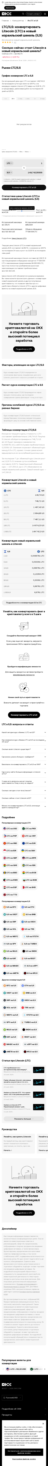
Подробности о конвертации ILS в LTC (24, 603)
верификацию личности (23, 675)
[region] (24, 1443)
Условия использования (26, 1284)
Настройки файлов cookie (24, 1459)
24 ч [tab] (13, 98)
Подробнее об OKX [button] (11, 1409)
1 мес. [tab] (28, 98)
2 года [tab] (42, 98)
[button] (23, 13)
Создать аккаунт (33, 14)
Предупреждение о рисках (14, 1287)
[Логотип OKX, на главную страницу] (6, 14)
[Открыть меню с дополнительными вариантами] (45, 14)
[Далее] (44, 1369)
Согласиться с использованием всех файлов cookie (24, 1452)
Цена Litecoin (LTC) (19, 238)
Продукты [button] (7, 1415)
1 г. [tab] (35, 98)
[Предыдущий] (3, 1369)
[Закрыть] (43, 1423)
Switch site (10, 8)
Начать (7, 1150)
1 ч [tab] (6, 98)
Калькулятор (18, 21)
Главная (5, 21)
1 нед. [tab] (20, 98)
